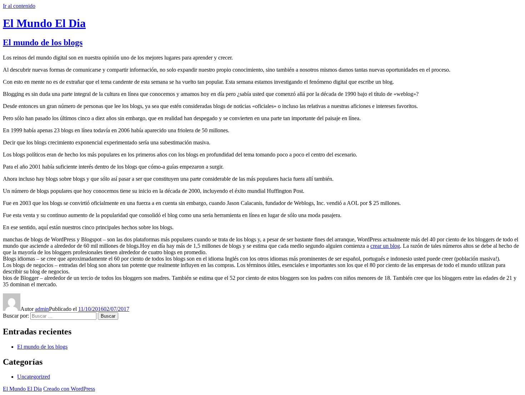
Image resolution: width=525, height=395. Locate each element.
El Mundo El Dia (44, 23)
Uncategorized (33, 377)
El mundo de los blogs (42, 42)
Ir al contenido (19, 6)
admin (42, 309)
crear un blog (385, 246)
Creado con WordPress (69, 389)
